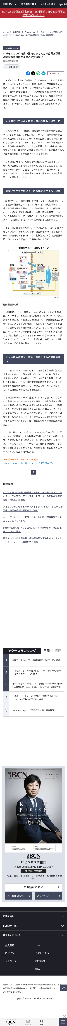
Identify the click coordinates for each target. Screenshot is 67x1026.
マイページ (11, 960)
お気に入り (56, 73)
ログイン (9, 953)
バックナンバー (44, 895)
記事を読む (7, 4)
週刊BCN (17, 32)
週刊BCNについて (15, 895)
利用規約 (40, 960)
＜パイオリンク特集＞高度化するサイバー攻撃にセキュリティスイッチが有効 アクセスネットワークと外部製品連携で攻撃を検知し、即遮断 (32, 496)
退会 (37, 968)
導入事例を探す (28, 4)
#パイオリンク (11, 66)
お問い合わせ (42, 953)
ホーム (6, 32)
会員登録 (9, 945)
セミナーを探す (47, 4)
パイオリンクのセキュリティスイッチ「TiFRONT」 (28, 463)
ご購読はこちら (33, 887)
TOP (37, 945)
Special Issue (30, 32)
